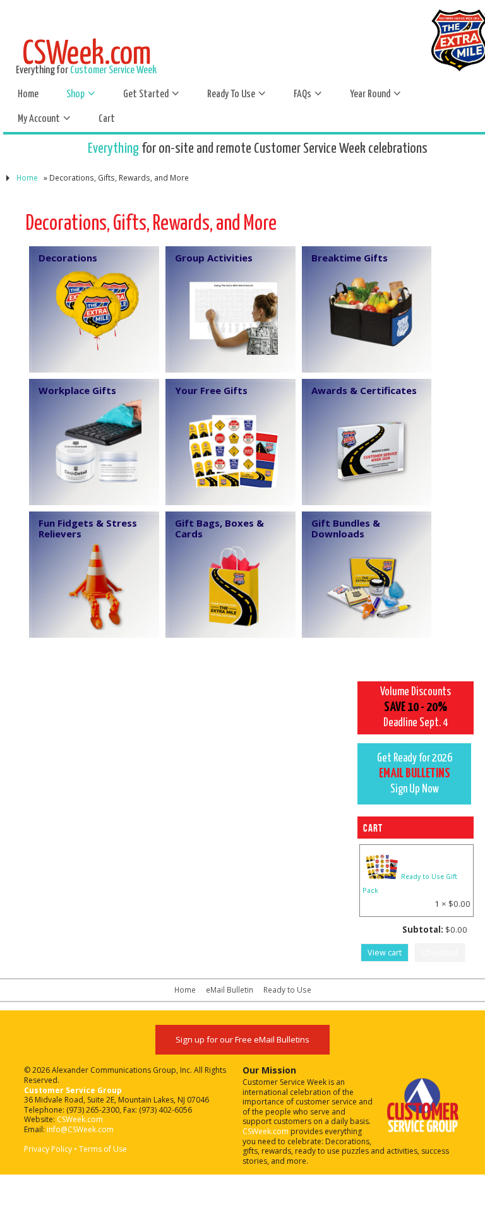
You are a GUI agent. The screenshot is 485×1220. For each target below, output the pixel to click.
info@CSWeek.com (80, 1129)
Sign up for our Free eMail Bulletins (242, 1039)
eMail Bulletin (229, 989)
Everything (113, 148)
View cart (385, 952)
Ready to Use (287, 989)
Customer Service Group (73, 1090)
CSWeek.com (80, 1119)
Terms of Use (103, 1149)
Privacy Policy (48, 1149)
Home (27, 177)
